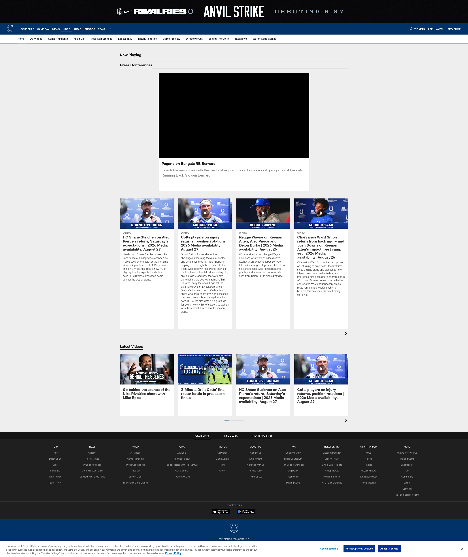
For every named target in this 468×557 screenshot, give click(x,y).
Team (55, 446)
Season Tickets (332, 458)
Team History (55, 482)
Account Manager (332, 452)
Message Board (368, 470)
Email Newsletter (368, 476)
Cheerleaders (407, 464)
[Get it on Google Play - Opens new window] (246, 513)
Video (135, 446)
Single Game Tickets (332, 464)
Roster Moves (92, 458)
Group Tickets (332, 470)
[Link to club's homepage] (10, 28)
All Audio (181, 452)
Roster (55, 452)
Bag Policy (293, 470)
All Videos (135, 452)
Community (407, 476)
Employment (255, 458)
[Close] (462, 549)
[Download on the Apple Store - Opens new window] (221, 512)
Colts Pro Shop (293, 452)
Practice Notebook (92, 464)
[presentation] (346, 334)
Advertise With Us (255, 464)
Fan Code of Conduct (293, 464)
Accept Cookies (389, 548)
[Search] (411, 28)
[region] (234, 549)
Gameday (293, 476)
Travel (222, 464)
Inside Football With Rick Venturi (182, 464)
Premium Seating (332, 476)
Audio (182, 446)
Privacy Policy (256, 470)
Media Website (368, 482)
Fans (407, 470)
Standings (55, 470)
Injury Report (55, 476)
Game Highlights (135, 458)
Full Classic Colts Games (135, 482)
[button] (222, 115)
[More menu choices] (109, 28)
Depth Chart (55, 458)
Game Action (222, 458)
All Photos (222, 452)
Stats (55, 464)
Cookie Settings (329, 548)
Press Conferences (135, 464)
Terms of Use (255, 476)
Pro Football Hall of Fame (407, 494)
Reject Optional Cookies (359, 548)
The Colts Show (182, 458)
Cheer (222, 470)
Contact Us (255, 452)
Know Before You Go (407, 452)
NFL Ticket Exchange (332, 482)
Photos (222, 446)
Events (407, 482)
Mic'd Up (135, 470)
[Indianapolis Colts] (234, 528)
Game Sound (181, 470)
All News (92, 452)
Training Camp (293, 482)
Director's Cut (135, 476)
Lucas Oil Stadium (293, 458)
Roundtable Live (182, 476)
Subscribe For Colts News (92, 476)
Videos (368, 458)
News (92, 446)
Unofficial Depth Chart (92, 470)
